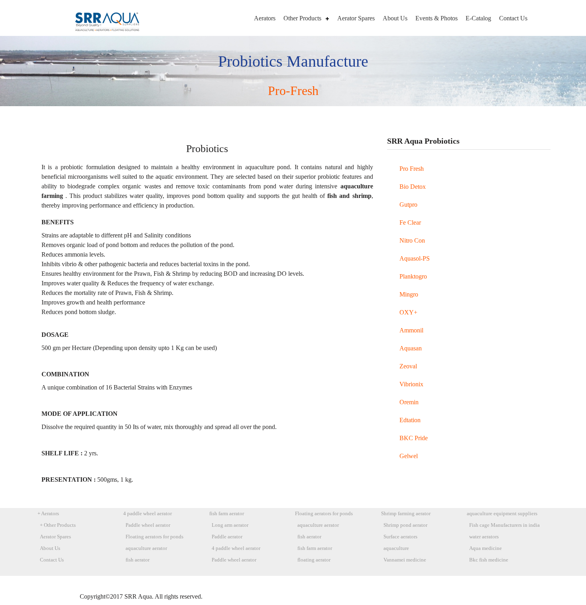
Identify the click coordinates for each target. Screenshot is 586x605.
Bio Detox (412, 186)
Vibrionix (411, 384)
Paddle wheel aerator (148, 525)
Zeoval (408, 366)
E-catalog (478, 18)
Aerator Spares (356, 18)
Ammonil (411, 330)
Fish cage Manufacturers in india (504, 525)
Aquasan (410, 348)
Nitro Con (412, 240)
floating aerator (313, 560)
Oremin (409, 402)
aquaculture (396, 548)
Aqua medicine (485, 548)
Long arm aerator (230, 525)
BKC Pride (413, 438)
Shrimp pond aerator (405, 525)
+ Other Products (58, 525)
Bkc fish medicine (488, 560)
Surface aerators (400, 537)
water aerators (484, 537)
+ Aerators (48, 513)
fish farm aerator (226, 513)
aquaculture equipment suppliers (502, 513)
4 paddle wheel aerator (147, 513)
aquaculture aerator (146, 548)
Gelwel (408, 456)
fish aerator (137, 560)
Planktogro (413, 276)
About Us (395, 18)
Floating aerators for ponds (154, 537)
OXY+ (408, 312)
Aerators (264, 18)
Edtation (410, 420)
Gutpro (408, 204)
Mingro (408, 294)
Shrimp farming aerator (406, 513)
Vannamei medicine (404, 560)
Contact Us (513, 18)
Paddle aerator (227, 537)
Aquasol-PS (414, 258)
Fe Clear (410, 222)
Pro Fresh (411, 168)
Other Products (302, 18)
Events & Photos (436, 18)
